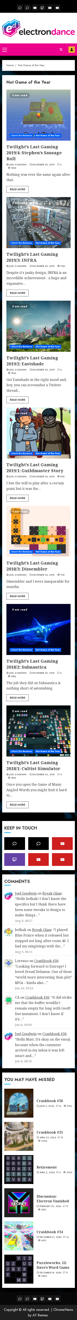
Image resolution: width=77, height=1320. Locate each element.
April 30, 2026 (48, 1137)
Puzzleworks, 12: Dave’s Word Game (53, 1265)
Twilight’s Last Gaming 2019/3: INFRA (32, 257)
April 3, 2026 (47, 1172)
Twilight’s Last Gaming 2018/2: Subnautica (32, 664)
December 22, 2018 (43, 774)
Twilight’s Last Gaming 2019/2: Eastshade (32, 361)
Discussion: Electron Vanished (53, 1198)
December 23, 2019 (43, 164)
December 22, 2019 (43, 369)
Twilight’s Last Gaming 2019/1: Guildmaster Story (34, 467)
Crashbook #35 (50, 1132)
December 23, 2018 (43, 673)
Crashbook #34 (50, 1232)
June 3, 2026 (47, 1106)
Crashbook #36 (46, 960)
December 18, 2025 (50, 1272)
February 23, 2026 (50, 1206)
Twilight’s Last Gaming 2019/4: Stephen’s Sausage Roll (34, 153)
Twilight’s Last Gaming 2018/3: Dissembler (32, 566)
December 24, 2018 (43, 574)
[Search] (61, 50)
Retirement (47, 1167)
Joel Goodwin (18, 164)
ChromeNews (63, 1309)
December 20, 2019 (43, 476)
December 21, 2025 (51, 1237)
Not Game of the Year (48, 135)
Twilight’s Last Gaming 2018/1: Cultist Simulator (33, 765)
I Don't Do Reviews (21, 135)
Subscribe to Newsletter (71, 49)
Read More (17, 189)
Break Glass (52, 893)
